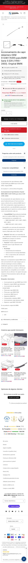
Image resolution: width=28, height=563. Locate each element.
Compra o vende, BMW (8, 488)
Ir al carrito (14, 123)
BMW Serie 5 (7, 17)
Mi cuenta (5, 441)
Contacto (5, 464)
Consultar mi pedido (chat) (10, 451)
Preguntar (14, 160)
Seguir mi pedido (7, 448)
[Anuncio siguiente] (25, 7)
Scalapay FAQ (6, 474)
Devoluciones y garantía (9, 454)
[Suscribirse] (23, 501)
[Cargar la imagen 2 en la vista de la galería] (14, 44)
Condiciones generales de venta (11, 478)
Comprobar (14, 174)
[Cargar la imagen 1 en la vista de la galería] (7, 44)
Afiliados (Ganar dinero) (9, 481)
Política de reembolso (20, 546)
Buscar (5, 444)
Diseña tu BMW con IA (8, 485)
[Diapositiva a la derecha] (26, 45)
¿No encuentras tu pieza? (9, 461)
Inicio (2, 17)
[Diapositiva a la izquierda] (1, 45)
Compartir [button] (5, 324)
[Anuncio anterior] (2, 7)
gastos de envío (14, 83)
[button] (3, 13)
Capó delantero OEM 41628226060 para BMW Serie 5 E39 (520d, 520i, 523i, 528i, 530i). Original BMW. (6, 350)
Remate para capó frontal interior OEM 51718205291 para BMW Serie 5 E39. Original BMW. (20, 374)
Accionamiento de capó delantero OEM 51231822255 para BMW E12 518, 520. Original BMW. (7, 374)
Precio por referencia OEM (9, 458)
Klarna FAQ (6, 471)
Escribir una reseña (14, 397)
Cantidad (3, 110)
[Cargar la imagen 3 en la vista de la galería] (21, 44)
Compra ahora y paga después (10, 468)
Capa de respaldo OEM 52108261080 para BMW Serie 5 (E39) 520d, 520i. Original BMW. (19, 349)
